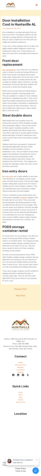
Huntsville (23, 198)
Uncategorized (8, 28)
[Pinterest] (23, 375)
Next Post (20, 295)
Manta (20, 362)
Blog (20, 397)
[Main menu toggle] (36, 5)
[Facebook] (13, 375)
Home (20, 392)
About (20, 395)
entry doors (9, 176)
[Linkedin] (18, 375)
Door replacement (8, 70)
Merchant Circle (20, 365)
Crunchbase (20, 370)
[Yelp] (28, 375)
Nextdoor (20, 367)
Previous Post (20, 289)
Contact (20, 400)
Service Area (20, 402)
